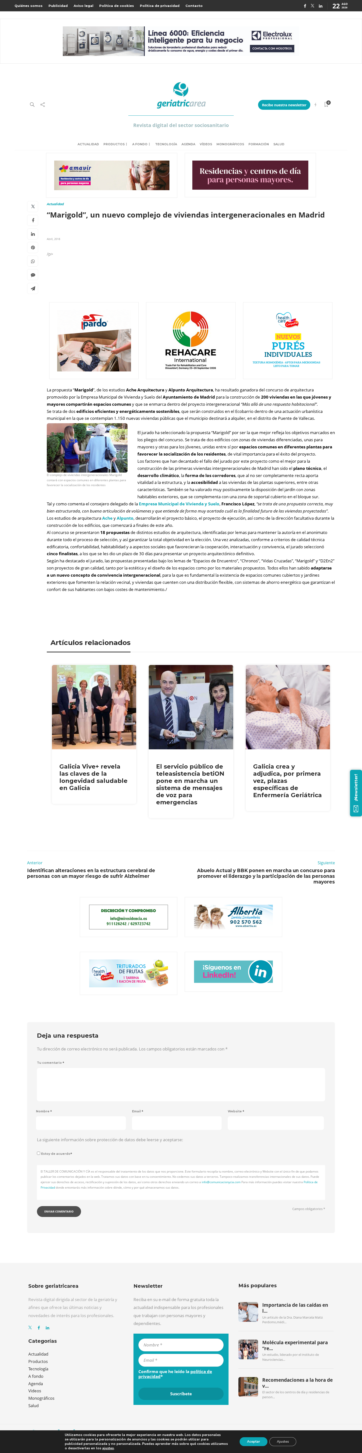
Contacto (194, 6)
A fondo (140, 144)
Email (137, 1111)
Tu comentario (50, 1063)
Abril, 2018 (53, 239)
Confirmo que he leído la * (175, 1374)
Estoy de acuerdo (56, 1154)
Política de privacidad (160, 6)
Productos (114, 144)
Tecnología (166, 144)
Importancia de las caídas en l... (295, 1308)
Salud (278, 144)
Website (236, 1111)
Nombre (44, 1111)
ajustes (108, 1448)
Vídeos (206, 144)
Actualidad (88, 144)
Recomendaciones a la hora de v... (297, 1383)
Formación (258, 144)
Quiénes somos (29, 6)
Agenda (188, 144)
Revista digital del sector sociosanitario (181, 125)
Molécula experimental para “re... (295, 1345)
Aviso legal (83, 6)
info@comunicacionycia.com (221, 1182)
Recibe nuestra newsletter (284, 105)
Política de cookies (116, 6)
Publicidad (58, 6)
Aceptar (253, 1441)
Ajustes (283, 1441)
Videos (34, 1391)
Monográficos (230, 144)
